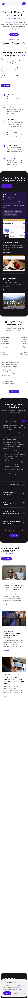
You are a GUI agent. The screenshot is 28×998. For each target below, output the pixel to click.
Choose (23, 993)
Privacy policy (17, 989)
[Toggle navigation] (24, 3)
